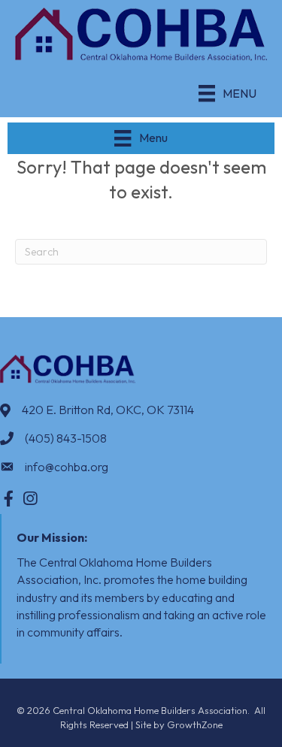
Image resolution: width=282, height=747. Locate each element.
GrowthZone (195, 724)
